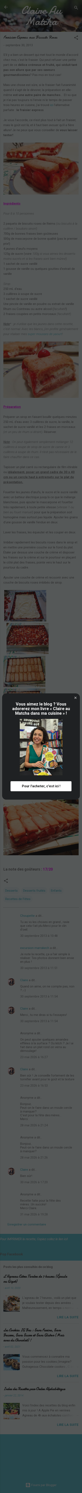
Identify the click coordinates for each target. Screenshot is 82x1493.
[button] (75, 698)
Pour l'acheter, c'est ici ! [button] (41, 786)
